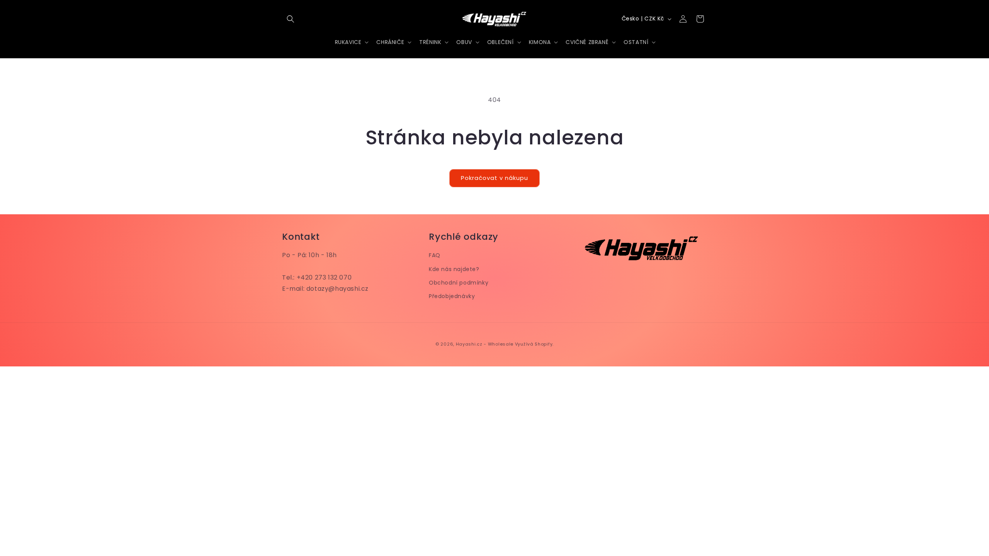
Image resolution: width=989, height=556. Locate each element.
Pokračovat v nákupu (494, 178)
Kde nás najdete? (454, 269)
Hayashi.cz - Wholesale (484, 344)
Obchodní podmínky (458, 282)
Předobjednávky (452, 296)
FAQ (434, 255)
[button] (290, 18)
